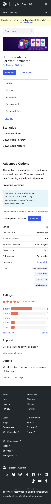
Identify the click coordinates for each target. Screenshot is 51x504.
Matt (6, 445)
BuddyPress (10, 455)
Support (9, 118)
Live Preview (26, 72)
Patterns (31, 408)
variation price (41, 279)
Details (9, 83)
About (6, 394)
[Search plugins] (31, 31)
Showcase (32, 394)
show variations (41, 274)
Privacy (6, 408)
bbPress (8, 450)
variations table (41, 285)
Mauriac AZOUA (14, 65)
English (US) (42, 262)
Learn (5, 417)
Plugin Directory (10, 12)
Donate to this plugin (13, 377)
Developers (8, 427)
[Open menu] (46, 4)
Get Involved (33, 417)
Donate (32, 427)
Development (12, 104)
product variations (40, 268)
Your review (8, 332)
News (5, 399)
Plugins (30, 404)
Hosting (6, 404)
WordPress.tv (11, 432)
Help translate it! (25, 22)
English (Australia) (18, 467)
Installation (11, 97)
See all (45, 332)
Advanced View (13, 111)
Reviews (10, 90)
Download (9, 72)
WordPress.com (12, 441)
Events (30, 422)
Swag (31, 432)
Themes (31, 399)
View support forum (12, 353)
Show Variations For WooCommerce (16, 58)
